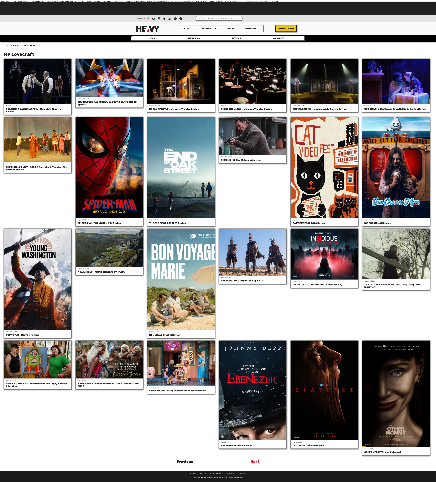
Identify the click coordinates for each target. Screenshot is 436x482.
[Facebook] (180, 18)
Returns (203, 473)
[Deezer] (170, 18)
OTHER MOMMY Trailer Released (382, 452)
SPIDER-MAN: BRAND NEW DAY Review (99, 223)
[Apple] (164, 18)
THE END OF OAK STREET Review (167, 223)
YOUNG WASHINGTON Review (22, 334)
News (152, 38)
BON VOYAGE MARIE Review (165, 335)
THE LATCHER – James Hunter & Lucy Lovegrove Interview (392, 285)
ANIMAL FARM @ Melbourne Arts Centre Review (320, 109)
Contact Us (242, 473)
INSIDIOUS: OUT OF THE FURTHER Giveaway (317, 284)
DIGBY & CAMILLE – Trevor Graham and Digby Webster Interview (36, 384)
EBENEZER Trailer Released (236, 445)
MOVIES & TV (209, 28)
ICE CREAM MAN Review (377, 223)
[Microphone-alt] (148, 18)
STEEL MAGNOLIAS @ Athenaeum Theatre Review (177, 390)
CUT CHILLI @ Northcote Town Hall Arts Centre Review (395, 109)
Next (255, 462)
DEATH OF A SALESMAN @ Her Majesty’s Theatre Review (33, 110)
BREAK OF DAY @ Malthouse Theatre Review (174, 109)
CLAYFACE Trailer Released (308, 445)
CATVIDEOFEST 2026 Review (309, 223)
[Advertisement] (218, 8)
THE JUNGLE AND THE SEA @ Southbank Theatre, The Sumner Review (36, 168)
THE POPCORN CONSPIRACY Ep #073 (242, 280)
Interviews (193, 38)
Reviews (236, 38)
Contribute (230, 473)
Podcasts (278, 38)
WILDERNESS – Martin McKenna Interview (101, 271)
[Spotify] (175, 18)
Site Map (193, 473)
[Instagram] (159, 18)
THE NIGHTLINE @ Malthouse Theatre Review (246, 109)
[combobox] (219, 18)
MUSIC (187, 28)
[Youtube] (153, 18)
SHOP (230, 28)
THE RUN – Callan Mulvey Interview (241, 160)
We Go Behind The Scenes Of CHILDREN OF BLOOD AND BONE (108, 384)
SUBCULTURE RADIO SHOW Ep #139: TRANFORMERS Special (107, 103)
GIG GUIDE (250, 28)
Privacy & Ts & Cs (216, 473)
